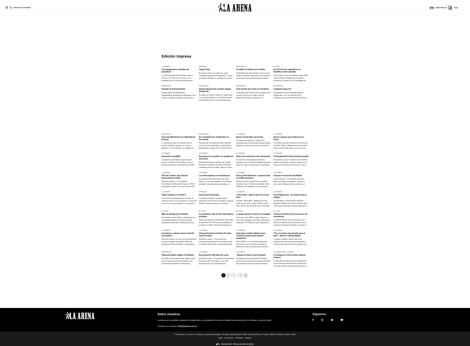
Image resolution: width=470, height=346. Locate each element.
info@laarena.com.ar (187, 326)
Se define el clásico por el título (250, 69)
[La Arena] (235, 7)
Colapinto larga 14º (282, 89)
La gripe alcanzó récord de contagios (253, 214)
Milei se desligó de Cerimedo (175, 214)
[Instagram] (322, 320)
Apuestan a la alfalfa (171, 156)
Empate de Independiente (173, 89)
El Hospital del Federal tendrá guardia (291, 156)
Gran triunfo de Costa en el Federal (252, 89)
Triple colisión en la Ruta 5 (174, 195)
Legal (220, 338)
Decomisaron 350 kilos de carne (214, 255)
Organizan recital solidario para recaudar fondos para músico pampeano (250, 235)
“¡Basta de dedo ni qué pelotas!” (251, 255)
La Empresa (229, 338)
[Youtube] (342, 320)
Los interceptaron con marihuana (214, 175)
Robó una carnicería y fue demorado (253, 156)
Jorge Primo (204, 69)
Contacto (248, 338)
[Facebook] (313, 320)
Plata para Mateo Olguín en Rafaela (178, 255)
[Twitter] (332, 320)
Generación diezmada (209, 195)
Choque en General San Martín (288, 175)
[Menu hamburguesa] (7, 7)
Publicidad (239, 338)
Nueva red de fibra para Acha (249, 137)
